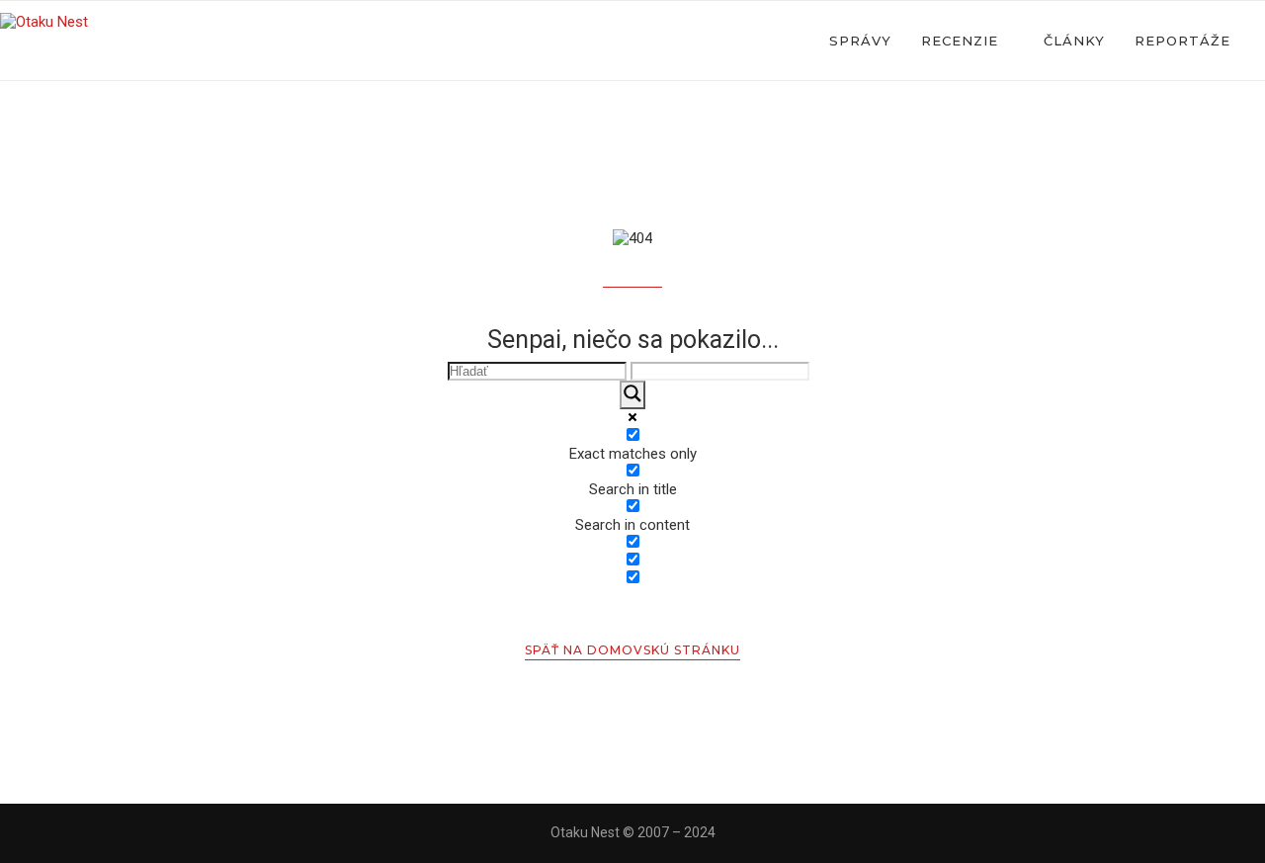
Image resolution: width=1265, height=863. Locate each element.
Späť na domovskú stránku (632, 650)
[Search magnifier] (632, 395)
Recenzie (959, 40)
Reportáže (1182, 40)
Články (1074, 40)
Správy (860, 40)
